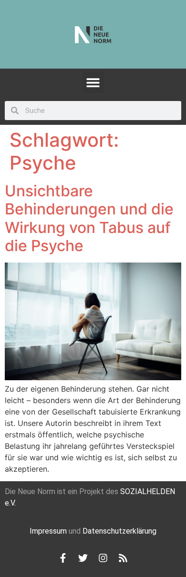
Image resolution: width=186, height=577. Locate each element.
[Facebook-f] (63, 558)
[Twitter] (83, 558)
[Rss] (123, 558)
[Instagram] (103, 558)
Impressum (48, 531)
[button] (93, 82)
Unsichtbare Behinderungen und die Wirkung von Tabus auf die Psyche (89, 218)
